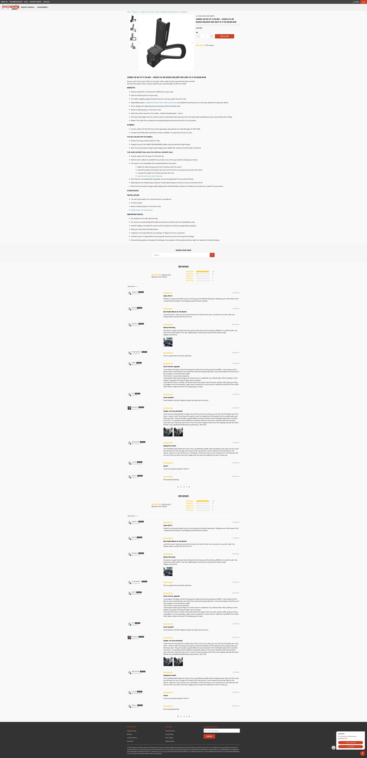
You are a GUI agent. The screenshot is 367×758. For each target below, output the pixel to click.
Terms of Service (170, 731)
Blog (26, 2)
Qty (197, 32)
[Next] (192, 43)
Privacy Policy (169, 734)
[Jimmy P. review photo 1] (168, 432)
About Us (4, 2)
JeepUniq (134, 748)
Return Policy (169, 738)
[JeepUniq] (10, 7)
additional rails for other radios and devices (161, 102)
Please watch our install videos (142, 210)
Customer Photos (15, 2)
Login (357, 2)
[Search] (212, 255)
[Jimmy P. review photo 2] (178, 432)
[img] (168, 293)
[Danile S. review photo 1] (168, 342)
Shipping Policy (169, 741)
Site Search (130, 741)
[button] (28, 7)
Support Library (36, 2)
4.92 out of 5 (166, 275)
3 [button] (184, 487)
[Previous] (139, 43)
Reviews (46, 2)
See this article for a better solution (150, 176)
